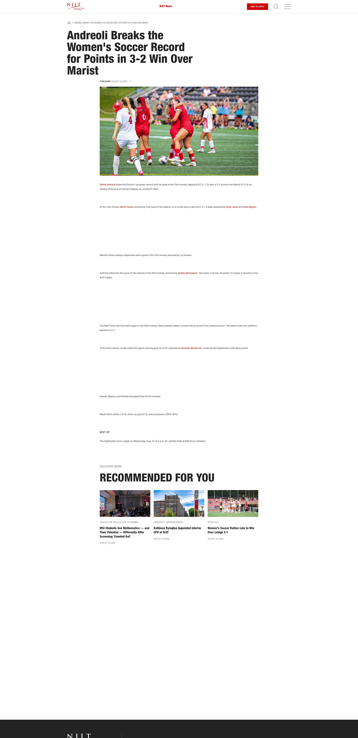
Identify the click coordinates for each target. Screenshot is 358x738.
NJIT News (166, 6)
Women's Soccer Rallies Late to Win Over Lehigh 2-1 (231, 530)
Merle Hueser (127, 207)
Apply (257, 7)
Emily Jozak (232, 207)
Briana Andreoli (107, 184)
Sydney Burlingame (187, 273)
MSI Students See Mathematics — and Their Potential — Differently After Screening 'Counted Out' (124, 532)
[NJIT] (75, 6)
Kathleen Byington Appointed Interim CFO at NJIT (177, 530)
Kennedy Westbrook (191, 348)
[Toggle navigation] (287, 6)
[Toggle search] (276, 6)
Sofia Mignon (249, 207)
